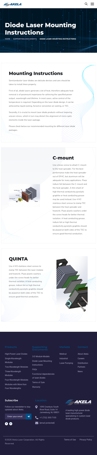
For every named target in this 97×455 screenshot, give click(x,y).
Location (41, 400)
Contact (83, 347)
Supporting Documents (25, 39)
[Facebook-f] (6, 423)
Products (11, 347)
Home (7, 39)
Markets (64, 347)
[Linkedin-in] (10, 423)
